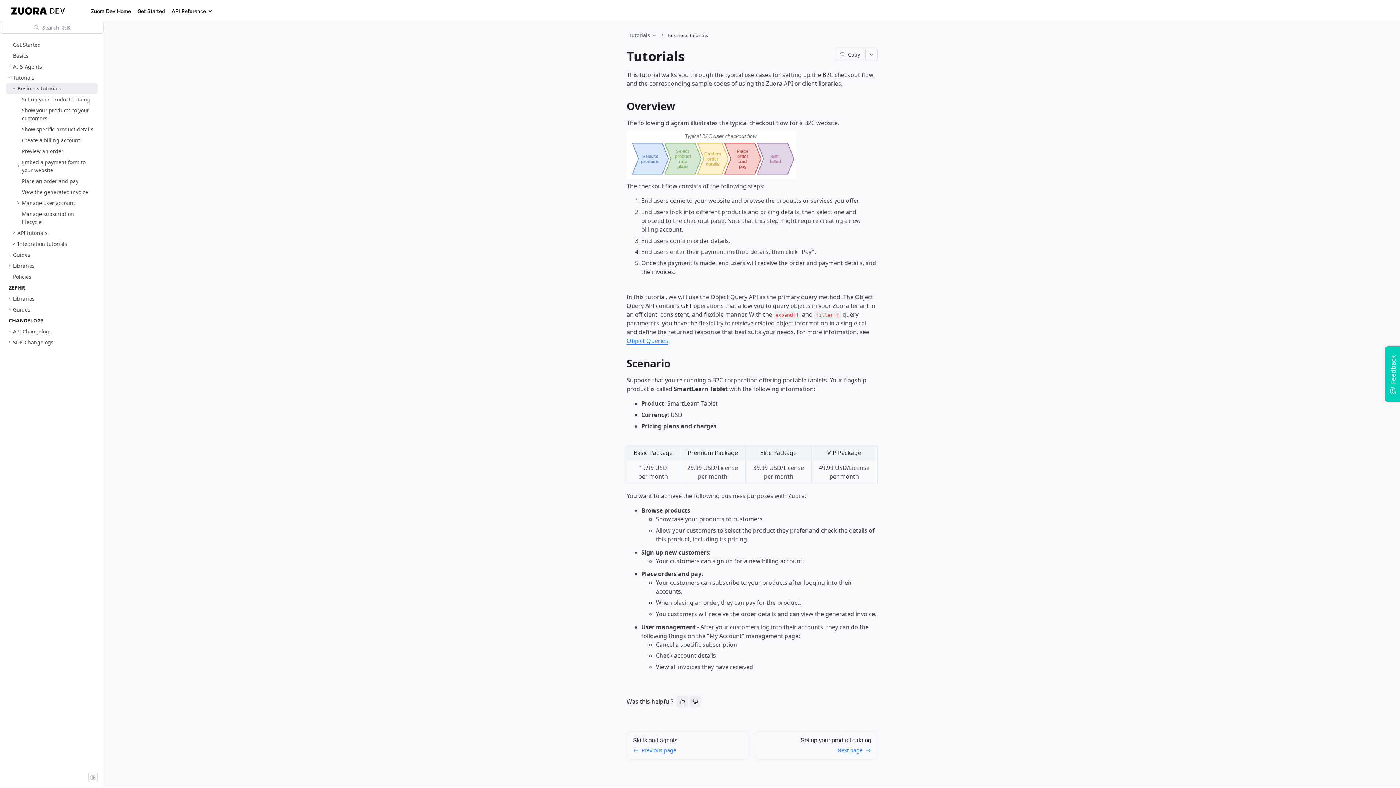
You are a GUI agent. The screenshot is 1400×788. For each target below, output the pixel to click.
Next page (850, 750)
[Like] (682, 701)
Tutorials (639, 35)
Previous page (659, 750)
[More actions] (872, 55)
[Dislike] (695, 701)
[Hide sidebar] (93, 777)
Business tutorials (688, 35)
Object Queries (647, 341)
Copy (854, 54)
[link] (52, 66)
